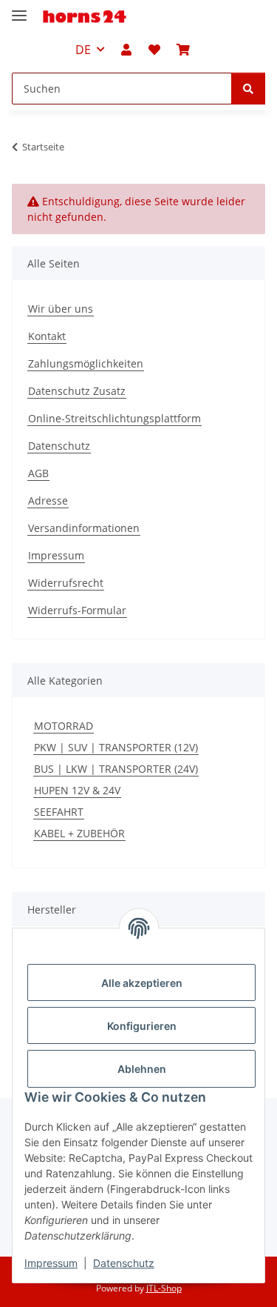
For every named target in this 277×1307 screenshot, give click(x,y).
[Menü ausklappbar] (19, 9)
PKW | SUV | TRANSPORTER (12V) (116, 747)
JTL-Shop (164, 1288)
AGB (38, 473)
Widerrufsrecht (65, 583)
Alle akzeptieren (141, 983)
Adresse (48, 500)
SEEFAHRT (58, 812)
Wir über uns (60, 309)
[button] (126, 49)
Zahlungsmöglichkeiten (85, 363)
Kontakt (47, 336)
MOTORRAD (63, 726)
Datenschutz (123, 1263)
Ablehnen (141, 1068)
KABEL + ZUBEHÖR (79, 833)
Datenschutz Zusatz (77, 391)
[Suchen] (248, 88)
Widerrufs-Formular (77, 610)
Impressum (51, 1263)
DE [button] (83, 49)
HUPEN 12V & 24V (77, 790)
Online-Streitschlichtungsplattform (114, 418)
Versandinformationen (84, 528)
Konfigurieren (142, 1026)
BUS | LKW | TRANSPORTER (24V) (116, 769)
